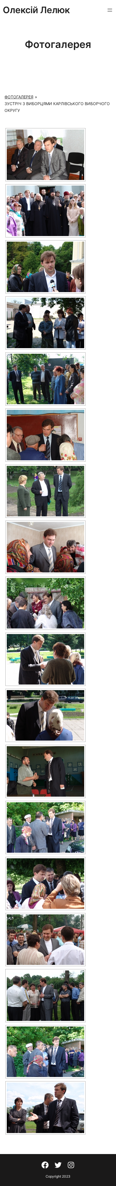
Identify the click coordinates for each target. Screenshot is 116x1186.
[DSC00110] (45, 211)
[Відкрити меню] (109, 10)
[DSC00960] (45, 659)
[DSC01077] (45, 827)
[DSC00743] (45, 435)
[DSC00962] (45, 715)
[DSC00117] (45, 267)
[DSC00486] (45, 379)
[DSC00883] (45, 603)
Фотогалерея (19, 96)
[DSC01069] (45, 771)
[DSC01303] (45, 995)
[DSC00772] (45, 491)
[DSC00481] (45, 323)
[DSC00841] (45, 547)
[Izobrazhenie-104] (45, 1108)
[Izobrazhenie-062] (45, 1052)
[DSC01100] (45, 883)
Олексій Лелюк (36, 9)
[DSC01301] (45, 939)
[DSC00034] (45, 155)
